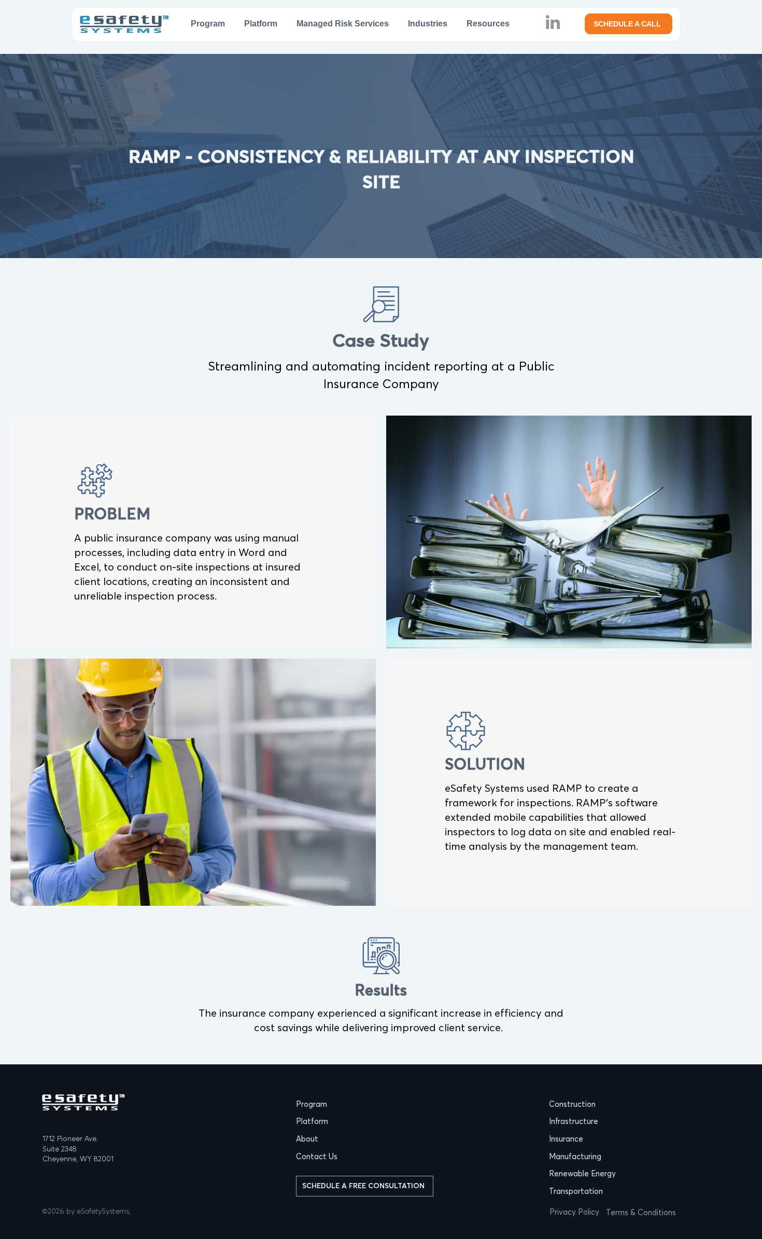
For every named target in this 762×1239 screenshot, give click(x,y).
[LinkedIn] (553, 22)
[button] (428, 24)
